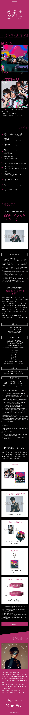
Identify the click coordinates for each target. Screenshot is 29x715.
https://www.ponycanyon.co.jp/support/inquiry (11, 432)
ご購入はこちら (14, 624)
